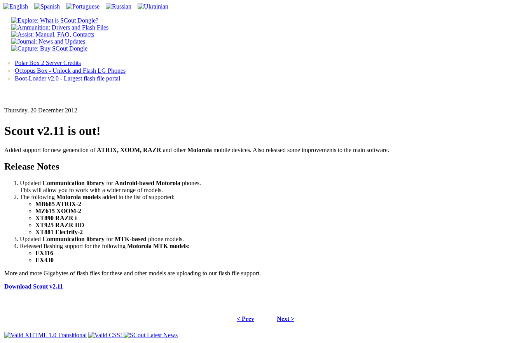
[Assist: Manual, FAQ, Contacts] (52, 34)
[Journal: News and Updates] (48, 41)
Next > (285, 318)
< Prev (245, 318)
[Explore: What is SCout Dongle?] (54, 20)
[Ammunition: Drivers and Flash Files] (59, 27)
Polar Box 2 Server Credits (48, 63)
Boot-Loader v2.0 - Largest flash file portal (67, 78)
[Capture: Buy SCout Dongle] (49, 48)
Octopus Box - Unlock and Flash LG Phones (70, 70)
